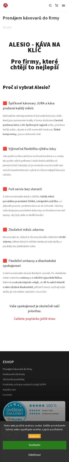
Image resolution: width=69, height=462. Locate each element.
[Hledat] (50, 5)
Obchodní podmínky (13, 379)
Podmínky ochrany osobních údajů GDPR (24, 384)
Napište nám (9, 390)
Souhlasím (34, 445)
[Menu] (63, 5)
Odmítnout (34, 455)
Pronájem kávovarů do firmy (17, 369)
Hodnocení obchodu (14, 374)
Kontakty (7, 395)
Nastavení (34, 436)
